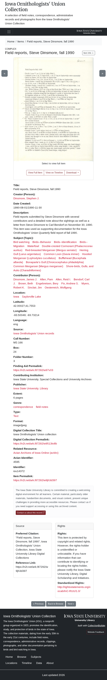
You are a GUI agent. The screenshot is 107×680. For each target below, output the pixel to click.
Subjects (36, 656)
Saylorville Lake (31, 296)
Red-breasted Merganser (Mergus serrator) (51, 250)
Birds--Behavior (41, 242)
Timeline (27, 663)
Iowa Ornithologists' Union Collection (35, 6)
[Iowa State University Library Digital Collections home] (84, 617)
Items (20, 41)
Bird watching (21, 242)
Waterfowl (33, 246)
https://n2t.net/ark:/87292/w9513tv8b (35, 443)
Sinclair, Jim (35, 287)
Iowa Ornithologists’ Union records (33, 333)
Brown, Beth (25, 283)
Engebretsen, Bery (47, 283)
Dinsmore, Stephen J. (26, 198)
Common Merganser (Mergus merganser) (38, 266)
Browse (21, 656)
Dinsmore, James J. (25, 279)
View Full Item (35, 172)
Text (15, 416)
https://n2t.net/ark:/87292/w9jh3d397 (35, 480)
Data (39, 663)
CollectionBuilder (96, 625)
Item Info (87, 53)
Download (71, 172)
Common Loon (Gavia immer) (61, 254)
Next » (71, 604)
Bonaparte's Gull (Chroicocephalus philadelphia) (55, 262)
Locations (11, 663)
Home (10, 41)
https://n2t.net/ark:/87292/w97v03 (33, 370)
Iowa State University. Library (30, 388)
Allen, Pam (46, 279)
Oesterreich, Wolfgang (58, 287)
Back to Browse (55, 604)
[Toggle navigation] (9, 32)
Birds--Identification (65, 242)
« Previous (38, 604)
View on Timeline (54, 172)
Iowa (16, 296)
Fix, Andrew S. (70, 283)
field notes (42, 406)
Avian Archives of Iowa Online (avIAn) (35, 452)
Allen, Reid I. (63, 279)
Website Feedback (96, 632)
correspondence (23, 406)
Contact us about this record (29, 513)
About (50, 663)
